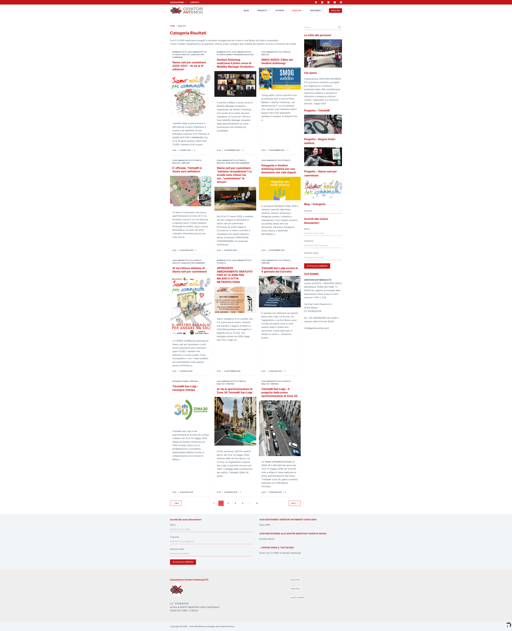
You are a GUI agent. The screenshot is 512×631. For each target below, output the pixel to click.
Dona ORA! (264, 524)
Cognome (308, 241)
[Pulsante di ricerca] (339, 27)
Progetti (262, 10)
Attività (279, 10)
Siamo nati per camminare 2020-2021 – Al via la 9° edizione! (189, 66)
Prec (177, 503)
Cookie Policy (295, 589)
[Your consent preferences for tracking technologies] (507, 626)
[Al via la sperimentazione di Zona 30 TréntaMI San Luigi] (235, 421)
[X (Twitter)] (322, 2)
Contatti (194, 2)
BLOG (246, 10)
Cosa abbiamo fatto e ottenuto (275, 52)
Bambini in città (179, 52)
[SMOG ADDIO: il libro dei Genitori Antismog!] (280, 78)
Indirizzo (308, 253)
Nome (307, 229)
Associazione (177, 2)
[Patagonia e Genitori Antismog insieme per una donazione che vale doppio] (280, 188)
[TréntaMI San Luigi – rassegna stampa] (191, 409)
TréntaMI (185, 163)
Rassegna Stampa (180, 381)
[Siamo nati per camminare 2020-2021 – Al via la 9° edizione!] (191, 96)
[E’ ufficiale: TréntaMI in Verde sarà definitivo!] (191, 191)
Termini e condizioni (297, 597)
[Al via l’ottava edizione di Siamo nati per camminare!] (191, 305)
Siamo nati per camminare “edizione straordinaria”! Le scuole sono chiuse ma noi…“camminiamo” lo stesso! (234, 174)
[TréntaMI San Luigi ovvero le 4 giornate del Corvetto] (280, 291)
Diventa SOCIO (266, 539)
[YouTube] (335, 2)
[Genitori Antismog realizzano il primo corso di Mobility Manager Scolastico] (235, 84)
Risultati (297, 10)
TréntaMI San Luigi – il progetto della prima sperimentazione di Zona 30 (279, 392)
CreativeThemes (226, 626)
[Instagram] (328, 2)
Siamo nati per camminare (237, 163)
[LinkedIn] (341, 2)
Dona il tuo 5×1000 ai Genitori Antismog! (280, 553)
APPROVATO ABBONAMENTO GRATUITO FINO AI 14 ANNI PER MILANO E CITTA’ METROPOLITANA (235, 275)
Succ (293, 503)
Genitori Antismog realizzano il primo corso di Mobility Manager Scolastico (235, 63)
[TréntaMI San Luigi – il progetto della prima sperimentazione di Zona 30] (280, 428)
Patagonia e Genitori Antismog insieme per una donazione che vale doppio (278, 169)
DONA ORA (335, 10)
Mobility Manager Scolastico (240, 55)
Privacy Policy (295, 580)
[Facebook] (316, 2)
